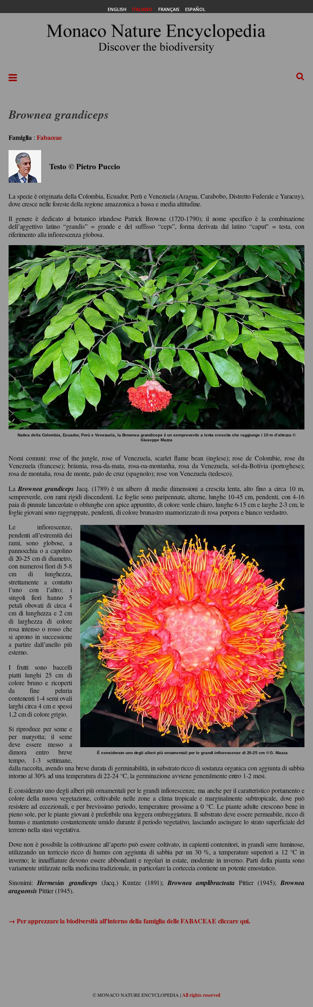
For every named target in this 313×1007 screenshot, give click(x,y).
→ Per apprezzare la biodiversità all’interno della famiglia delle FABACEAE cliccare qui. (129, 920)
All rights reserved (201, 995)
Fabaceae (49, 137)
